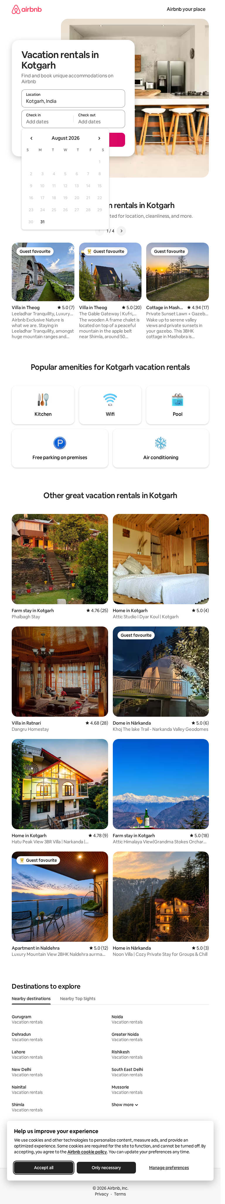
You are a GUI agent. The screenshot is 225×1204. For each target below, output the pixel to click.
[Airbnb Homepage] (27, 9)
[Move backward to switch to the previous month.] (31, 138)
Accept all (43, 1167)
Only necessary (106, 1167)
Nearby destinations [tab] (31, 998)
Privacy (101, 1194)
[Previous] (99, 231)
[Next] (121, 231)
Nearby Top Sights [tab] (78, 998)
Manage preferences (169, 1167)
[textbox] (47, 121)
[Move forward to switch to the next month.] (99, 138)
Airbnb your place (186, 9)
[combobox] (73, 101)
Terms (120, 1194)
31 (42, 221)
